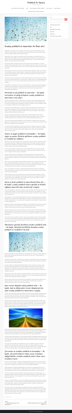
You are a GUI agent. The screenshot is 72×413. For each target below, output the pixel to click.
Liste (27, 8)
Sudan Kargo (57, 8)
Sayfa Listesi (49, 8)
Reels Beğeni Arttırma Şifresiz (37, 8)
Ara (51, 17)
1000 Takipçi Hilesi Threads (17, 8)
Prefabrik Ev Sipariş (36, 2)
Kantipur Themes (40, 411)
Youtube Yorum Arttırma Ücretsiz (36, 11)
